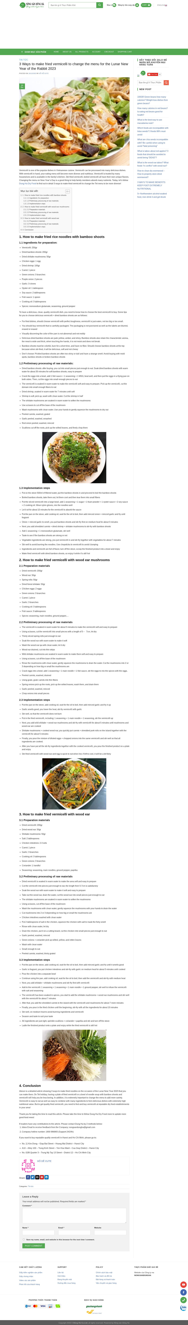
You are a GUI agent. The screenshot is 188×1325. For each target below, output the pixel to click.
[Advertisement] (94, 29)
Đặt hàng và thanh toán (105, 1279)
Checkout (109, 52)
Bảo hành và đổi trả (104, 1276)
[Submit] (99, 5)
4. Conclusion (28, 230)
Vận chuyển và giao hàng (106, 1283)
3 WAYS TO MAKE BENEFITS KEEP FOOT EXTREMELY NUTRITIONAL (151, 185)
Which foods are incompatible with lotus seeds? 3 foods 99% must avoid (152, 131)
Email (61, 1228)
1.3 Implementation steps (36, 204)
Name (25, 1228)
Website (97, 1228)
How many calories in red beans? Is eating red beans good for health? (152, 111)
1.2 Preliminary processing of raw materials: (43, 201)
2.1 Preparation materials (36, 210)
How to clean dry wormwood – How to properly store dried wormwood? (151, 174)
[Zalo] (183, 1308)
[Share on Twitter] (33, 1177)
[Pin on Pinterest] (42, 1177)
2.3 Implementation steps (36, 215)
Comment (27, 1206)
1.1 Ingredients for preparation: (38, 198)
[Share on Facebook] (28, 1177)
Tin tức (23, 60)
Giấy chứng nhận (26, 1276)
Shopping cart (125, 52)
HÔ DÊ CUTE (43, 73)
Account (96, 52)
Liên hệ (61, 1272)
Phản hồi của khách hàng (29, 1284)
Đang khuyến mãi (65, 1279)
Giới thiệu (61, 1276)
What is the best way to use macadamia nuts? (149, 121)
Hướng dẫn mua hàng (66, 1283)
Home (56, 52)
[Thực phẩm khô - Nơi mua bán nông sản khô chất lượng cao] (32, 5)
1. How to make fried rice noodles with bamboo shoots (44, 195)
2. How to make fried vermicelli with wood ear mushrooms (46, 207)
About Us (67, 52)
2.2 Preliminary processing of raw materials (43, 212)
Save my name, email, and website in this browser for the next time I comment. (60, 1240)
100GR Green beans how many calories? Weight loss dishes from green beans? (152, 100)
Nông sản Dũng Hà (121, 1323)
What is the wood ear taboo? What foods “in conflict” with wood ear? (152, 164)
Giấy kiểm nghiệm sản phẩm (30, 1272)
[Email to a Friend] (37, 1177)
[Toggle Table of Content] (66, 191)
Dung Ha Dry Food (27, 183)
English (161, 5)
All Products (81, 52)
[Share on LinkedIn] (46, 1177)
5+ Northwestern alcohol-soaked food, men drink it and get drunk (152, 195)
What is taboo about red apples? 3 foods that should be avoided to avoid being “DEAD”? (152, 154)
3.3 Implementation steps (36, 227)
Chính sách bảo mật (104, 1272)
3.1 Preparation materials (36, 221)
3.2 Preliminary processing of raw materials (43, 224)
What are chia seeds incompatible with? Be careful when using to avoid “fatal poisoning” (152, 142)
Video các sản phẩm (27, 1280)
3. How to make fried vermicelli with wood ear (41, 218)
